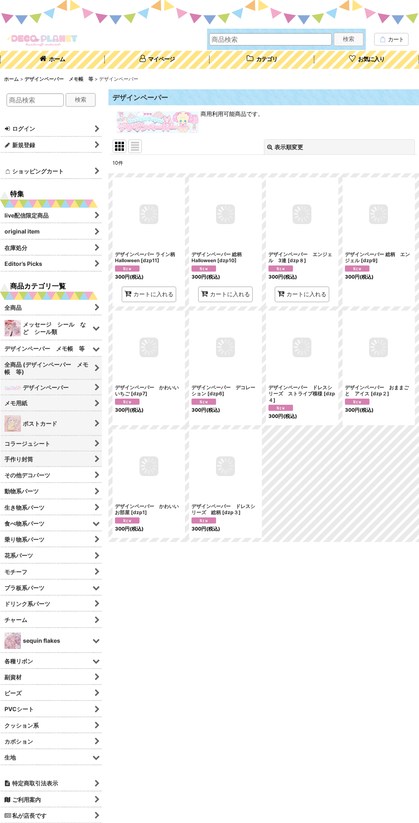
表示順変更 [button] (289, 146)
